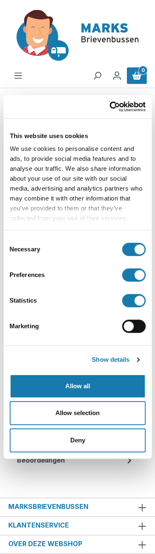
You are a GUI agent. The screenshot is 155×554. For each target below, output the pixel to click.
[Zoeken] (97, 75)
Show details (110, 359)
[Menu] (18, 75)
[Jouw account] (117, 75)
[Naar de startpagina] (77, 35)
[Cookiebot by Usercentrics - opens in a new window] (110, 106)
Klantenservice (38, 525)
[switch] (133, 275)
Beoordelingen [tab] (41, 460)
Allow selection (77, 412)
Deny (77, 440)
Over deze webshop (45, 544)
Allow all (77, 385)
